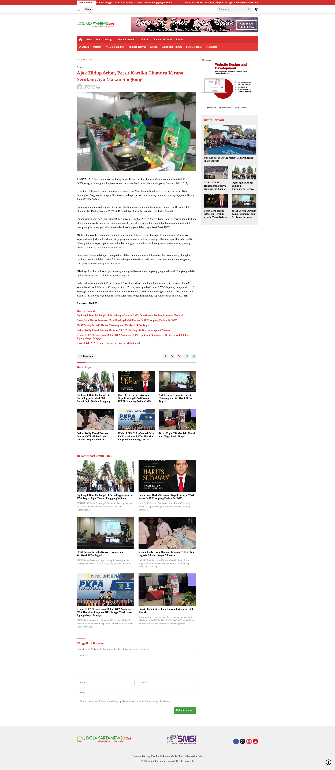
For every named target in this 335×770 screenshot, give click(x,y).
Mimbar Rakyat (137, 47)
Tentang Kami (149, 756)
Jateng (108, 39)
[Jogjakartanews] (96, 24)
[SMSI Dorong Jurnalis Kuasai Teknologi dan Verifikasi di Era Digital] (177, 381)
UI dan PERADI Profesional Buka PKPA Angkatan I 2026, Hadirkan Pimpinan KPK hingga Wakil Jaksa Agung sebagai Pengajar (133, 337)
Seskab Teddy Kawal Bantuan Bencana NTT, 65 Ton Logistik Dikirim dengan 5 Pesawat (123, 330)
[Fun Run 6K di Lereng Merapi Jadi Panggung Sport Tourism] (230, 140)
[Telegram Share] (186, 356)
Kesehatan (211, 47)
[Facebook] (236, 742)
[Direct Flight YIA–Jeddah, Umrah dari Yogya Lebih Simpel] (177, 419)
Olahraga (84, 47)
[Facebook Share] (165, 356)
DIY (98, 39)
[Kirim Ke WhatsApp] (193, 356)
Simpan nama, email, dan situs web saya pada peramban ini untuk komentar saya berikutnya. (125, 701)
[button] (249, 9)
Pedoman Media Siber (171, 756)
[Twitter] (242, 742)
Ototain (97, 47)
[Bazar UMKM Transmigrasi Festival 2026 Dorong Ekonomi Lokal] (216, 172)
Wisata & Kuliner (114, 47)
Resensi (154, 47)
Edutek (180, 39)
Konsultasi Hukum (172, 47)
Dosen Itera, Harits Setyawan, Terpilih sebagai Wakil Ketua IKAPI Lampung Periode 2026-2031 (189, 2)
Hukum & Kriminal (126, 39)
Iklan (200, 756)
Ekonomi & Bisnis (162, 39)
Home (88, 9)
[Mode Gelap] (256, 9)
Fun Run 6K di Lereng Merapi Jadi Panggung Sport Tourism (228, 159)
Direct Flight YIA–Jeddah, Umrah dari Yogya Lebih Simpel (108, 343)
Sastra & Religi (194, 47)
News (89, 39)
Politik (144, 39)
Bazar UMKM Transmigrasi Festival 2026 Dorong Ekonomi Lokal (216, 186)
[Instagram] (249, 742)
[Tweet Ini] (172, 356)
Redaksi (190, 756)
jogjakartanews (90, 86)
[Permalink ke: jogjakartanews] (79, 86)
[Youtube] (255, 742)
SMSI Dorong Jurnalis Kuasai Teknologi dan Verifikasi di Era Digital (113, 325)
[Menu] (79, 9)
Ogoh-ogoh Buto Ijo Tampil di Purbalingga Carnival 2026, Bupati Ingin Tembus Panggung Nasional (130, 315)
